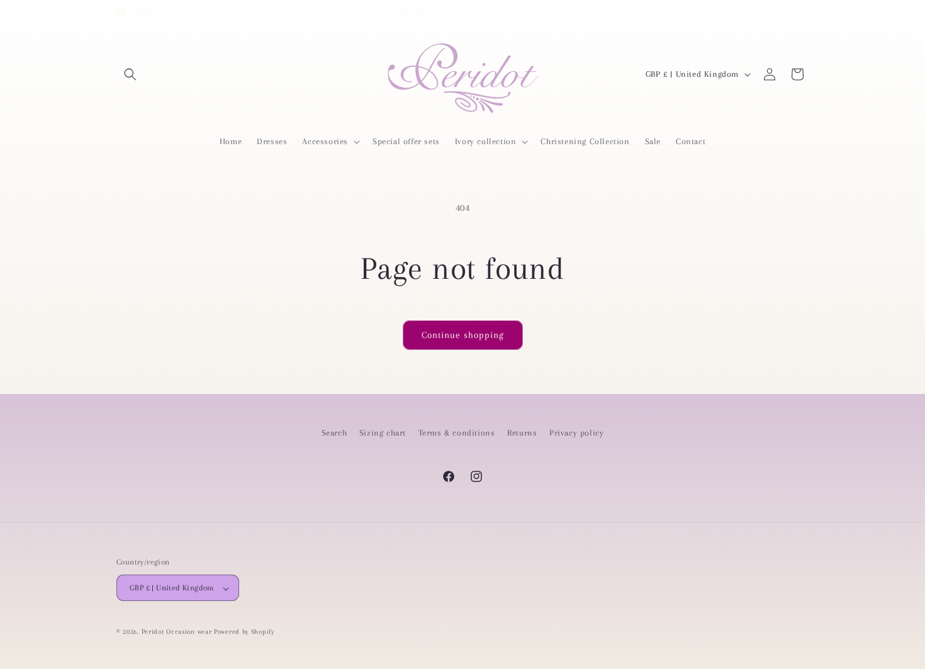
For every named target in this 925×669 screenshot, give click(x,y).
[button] (130, 74)
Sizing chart (382, 432)
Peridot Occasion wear (177, 632)
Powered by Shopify (244, 632)
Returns (522, 432)
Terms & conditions (456, 432)
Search (334, 432)
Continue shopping (463, 335)
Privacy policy (576, 432)
